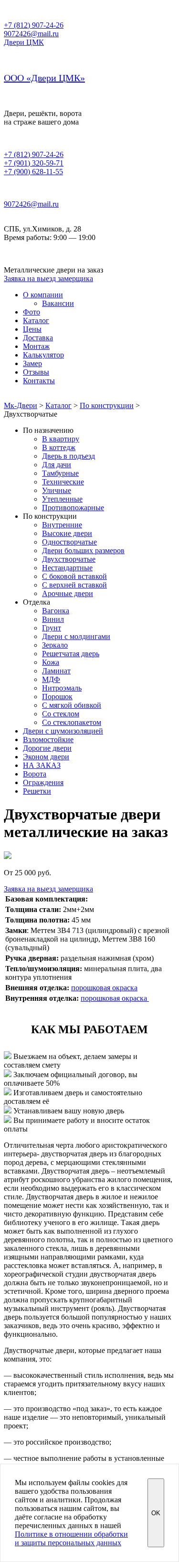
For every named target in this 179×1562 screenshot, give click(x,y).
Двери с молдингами (76, 636)
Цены (32, 329)
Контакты (39, 381)
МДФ (51, 679)
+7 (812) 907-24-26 (33, 25)
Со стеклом (60, 714)
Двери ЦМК (24, 42)
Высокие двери (67, 533)
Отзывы (36, 372)
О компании (43, 295)
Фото (31, 312)
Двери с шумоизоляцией (63, 731)
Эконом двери (46, 757)
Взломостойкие (48, 739)
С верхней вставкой (74, 585)
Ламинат (56, 671)
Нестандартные (67, 568)
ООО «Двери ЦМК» (44, 78)
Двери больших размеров (83, 550)
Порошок (57, 696)
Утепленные (62, 499)
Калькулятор (43, 355)
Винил (53, 619)
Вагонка (55, 611)
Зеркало (55, 645)
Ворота (34, 774)
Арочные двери (67, 593)
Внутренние (62, 525)
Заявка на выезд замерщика (48, 278)
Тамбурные (60, 473)
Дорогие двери (47, 748)
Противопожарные (73, 507)
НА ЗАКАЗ (42, 765)
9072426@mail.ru (31, 34)
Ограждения (43, 782)
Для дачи (56, 465)
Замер (32, 363)
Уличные (56, 490)
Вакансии (58, 303)
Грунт (51, 628)
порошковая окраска (104, 988)
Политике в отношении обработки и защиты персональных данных (71, 1538)
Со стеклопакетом (71, 722)
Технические (63, 482)
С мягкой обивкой (71, 705)
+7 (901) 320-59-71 (33, 163)
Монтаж (36, 346)
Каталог (36, 320)
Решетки (37, 791)
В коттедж (58, 447)
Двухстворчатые (68, 559)
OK (155, 1513)
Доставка (38, 338)
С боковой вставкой (74, 576)
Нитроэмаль (62, 688)
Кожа (50, 662)
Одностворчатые (69, 542)
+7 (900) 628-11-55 (33, 172)
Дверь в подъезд (68, 456)
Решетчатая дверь (70, 654)
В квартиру (60, 439)
